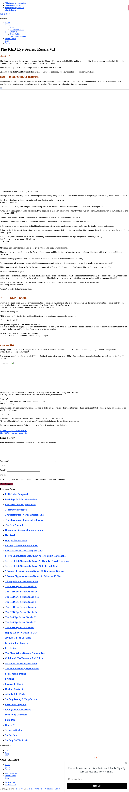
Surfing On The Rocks (16, 740)
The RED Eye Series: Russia (19, 627)
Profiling (9, 678)
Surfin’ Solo (11, 735)
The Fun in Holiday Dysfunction (22, 668)
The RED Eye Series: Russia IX (21, 591)
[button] (97, 769)
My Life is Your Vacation (18, 637)
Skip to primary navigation (15, 3)
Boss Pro (19, 789)
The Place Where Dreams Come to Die (24, 653)
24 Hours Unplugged (16, 509)
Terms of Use (10, 784)
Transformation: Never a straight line (24, 514)
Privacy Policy (11, 782)
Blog (7, 752)
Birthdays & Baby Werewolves (21, 499)
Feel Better (10, 648)
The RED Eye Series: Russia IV (21, 612)
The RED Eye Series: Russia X (21, 586)
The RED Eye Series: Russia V (21, 607)
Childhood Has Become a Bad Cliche (24, 658)
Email (3, 470)
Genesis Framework (35, 789)
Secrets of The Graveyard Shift (21, 663)
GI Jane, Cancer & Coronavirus (21, 545)
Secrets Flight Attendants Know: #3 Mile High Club (31, 566)
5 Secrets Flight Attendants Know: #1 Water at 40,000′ (33, 576)
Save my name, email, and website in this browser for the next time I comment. (34, 480)
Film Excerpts (10, 776)
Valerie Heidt (5, 14)
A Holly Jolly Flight (15, 694)
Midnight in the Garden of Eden (21, 581)
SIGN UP (97, 786)
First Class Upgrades (15, 704)
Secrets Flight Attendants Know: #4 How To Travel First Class (37, 561)
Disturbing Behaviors (16, 714)
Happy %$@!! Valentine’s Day (21, 632)
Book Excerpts (11, 773)
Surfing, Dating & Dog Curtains (21, 699)
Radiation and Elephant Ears (20, 504)
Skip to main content (13, 5)
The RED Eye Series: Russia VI (21, 602)
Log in (57, 789)
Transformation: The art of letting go (24, 520)
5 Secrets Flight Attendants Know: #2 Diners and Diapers (34, 571)
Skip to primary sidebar (14, 8)
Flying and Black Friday (18, 709)
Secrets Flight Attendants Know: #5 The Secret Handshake (35, 555)
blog (7, 750)
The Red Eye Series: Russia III (20, 617)
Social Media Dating (15, 673)
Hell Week (10, 535)
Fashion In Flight (14, 684)
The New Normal (14, 525)
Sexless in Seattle (13, 730)
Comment (4, 461)
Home (7, 765)
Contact (8, 769)
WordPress (49, 789)
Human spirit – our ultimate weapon (24, 530)
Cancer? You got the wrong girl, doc (23, 550)
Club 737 (10, 725)
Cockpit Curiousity (15, 689)
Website (3, 475)
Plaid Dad (10, 719)
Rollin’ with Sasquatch (16, 494)
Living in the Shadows (16, 643)
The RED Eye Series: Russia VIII (22, 596)
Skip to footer (10, 10)
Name (3, 465)
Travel (7, 755)
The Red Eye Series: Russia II (20, 622)
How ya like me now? (16, 540)
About (7, 767)
